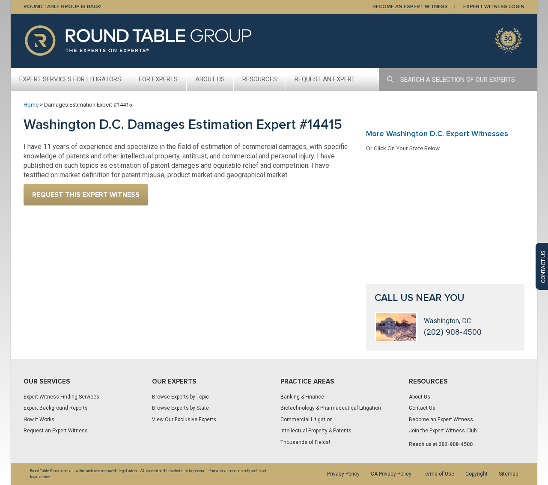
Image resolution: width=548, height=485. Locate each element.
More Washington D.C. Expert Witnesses (437, 133)
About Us (210, 79)
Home (31, 104)
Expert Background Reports (56, 408)
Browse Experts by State (180, 408)
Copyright (476, 474)
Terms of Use (438, 474)
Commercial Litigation (306, 420)
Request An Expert (325, 79)
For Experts (158, 79)
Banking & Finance (302, 397)
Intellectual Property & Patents (315, 431)
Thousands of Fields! (305, 442)
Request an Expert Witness (56, 431)
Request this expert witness (86, 194)
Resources (259, 79)
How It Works (39, 420)
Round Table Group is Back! (62, 6)
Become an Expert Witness (441, 420)
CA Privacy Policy (391, 474)
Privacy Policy (343, 474)
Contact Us (422, 408)
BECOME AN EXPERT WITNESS (410, 6)
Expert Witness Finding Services (61, 397)
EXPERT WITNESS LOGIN (493, 6)
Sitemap (508, 474)
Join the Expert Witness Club (443, 431)
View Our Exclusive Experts (184, 420)
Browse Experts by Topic (180, 397)
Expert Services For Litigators (70, 79)
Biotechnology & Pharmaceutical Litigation (330, 408)
